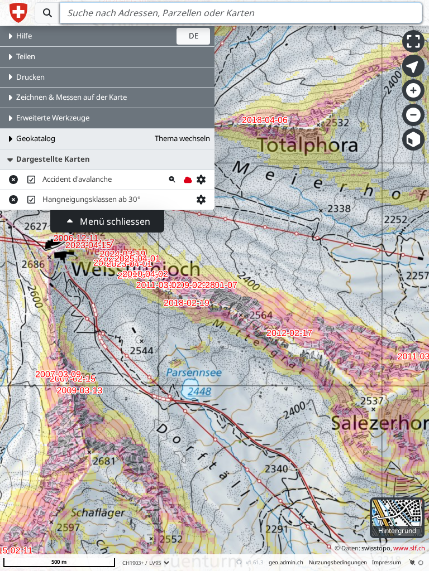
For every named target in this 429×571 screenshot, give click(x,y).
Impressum (386, 562)
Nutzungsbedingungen (338, 562)
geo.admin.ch (286, 562)
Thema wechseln (182, 138)
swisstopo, (376, 548)
